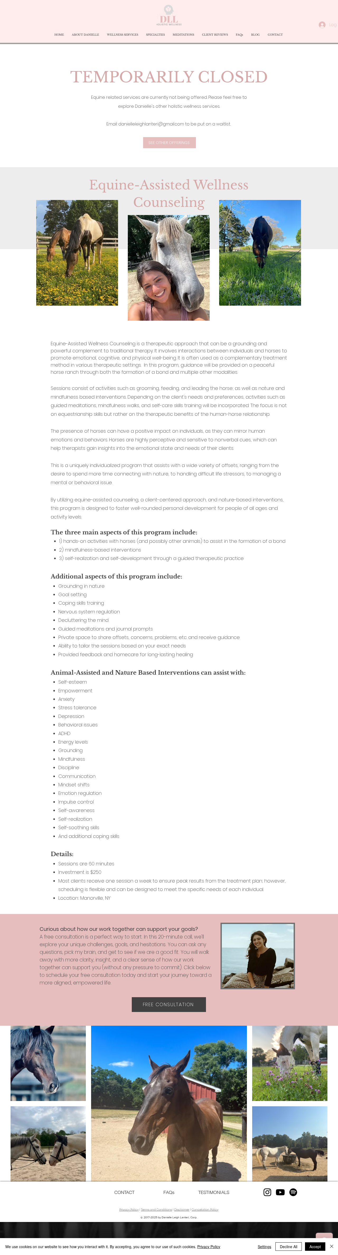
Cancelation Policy (205, 1209)
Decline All (288, 1246)
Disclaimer (181, 1209)
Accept (315, 1246)
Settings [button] (264, 1246)
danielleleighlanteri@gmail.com (151, 124)
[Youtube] (280, 1192)
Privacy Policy (129, 1209)
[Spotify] (293, 1192)
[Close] (331, 1246)
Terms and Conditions (156, 1209)
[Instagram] (267, 1192)
